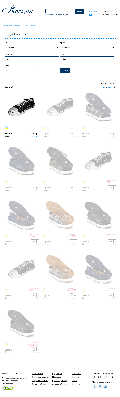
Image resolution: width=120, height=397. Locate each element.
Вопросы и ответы (40, 381)
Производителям (59, 381)
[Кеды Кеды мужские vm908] (60, 269)
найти (79, 11)
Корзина (93, 11)
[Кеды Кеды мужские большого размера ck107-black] (21, 107)
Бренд (63, 42)
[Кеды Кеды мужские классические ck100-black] (21, 269)
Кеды (26, 25)
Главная (5, 25)
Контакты (76, 384)
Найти (65, 70)
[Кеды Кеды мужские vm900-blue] (21, 161)
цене (103, 87)
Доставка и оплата (40, 377)
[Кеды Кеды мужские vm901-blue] (98, 269)
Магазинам (56, 377)
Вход (91, 15)
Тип (6, 42)
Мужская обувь (16, 25)
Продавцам (57, 374)
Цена (7, 65)
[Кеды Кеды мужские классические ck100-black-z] (60, 107)
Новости (75, 377)
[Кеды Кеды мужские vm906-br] (98, 107)
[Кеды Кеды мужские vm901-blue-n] (21, 215)
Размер (8, 54)
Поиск (74, 381)
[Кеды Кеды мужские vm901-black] (98, 215)
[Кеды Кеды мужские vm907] (60, 161)
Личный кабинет (39, 384)
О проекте (76, 374)
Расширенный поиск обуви (56, 15)
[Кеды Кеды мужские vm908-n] (60, 215)
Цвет (62, 54)
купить (35, 136)
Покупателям (37, 374)
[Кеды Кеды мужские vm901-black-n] (21, 323)
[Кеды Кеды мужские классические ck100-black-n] (98, 161)
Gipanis (32, 25)
